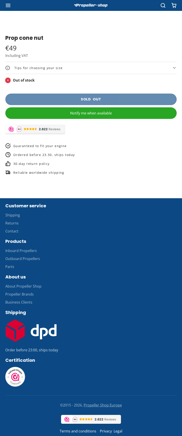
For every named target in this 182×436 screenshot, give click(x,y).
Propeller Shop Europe (103, 405)
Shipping (12, 215)
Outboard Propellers (22, 258)
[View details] (31, 330)
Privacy (106, 431)
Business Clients (18, 302)
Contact (11, 231)
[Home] (91, 5)
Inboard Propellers (21, 250)
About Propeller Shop (23, 286)
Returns (12, 223)
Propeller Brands (19, 294)
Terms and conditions (78, 431)
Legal (118, 431)
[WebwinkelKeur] (15, 385)
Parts (9, 266)
